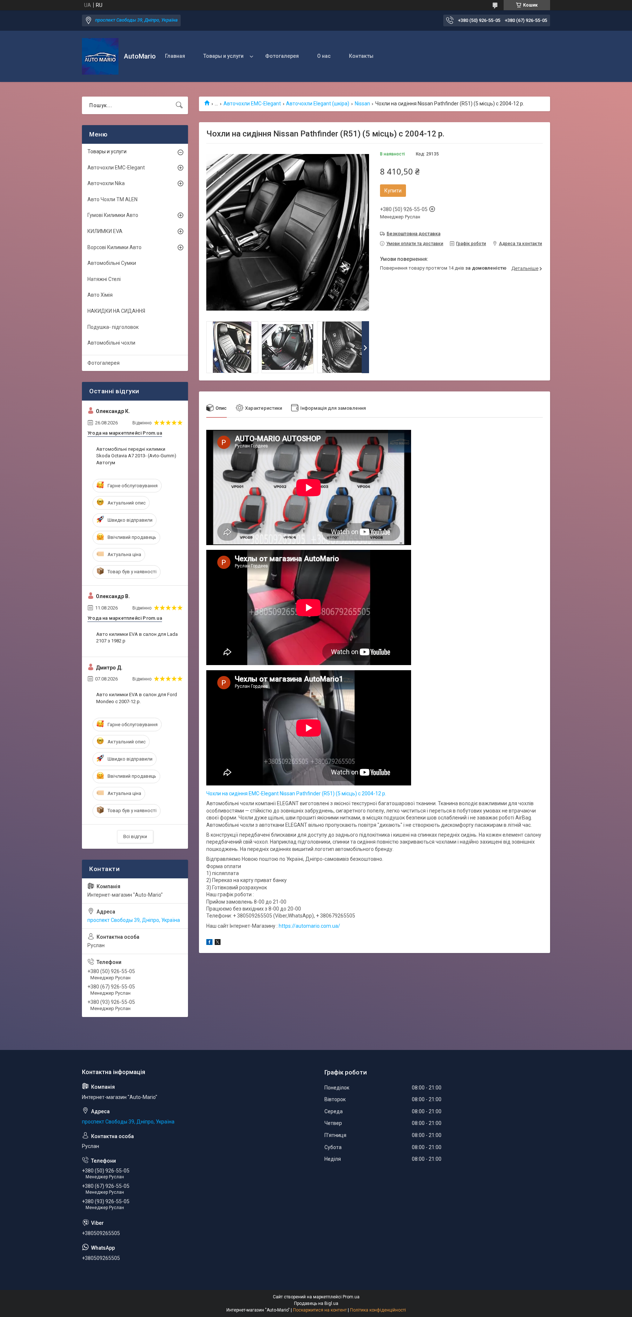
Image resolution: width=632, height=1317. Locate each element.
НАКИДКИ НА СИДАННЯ (116, 311)
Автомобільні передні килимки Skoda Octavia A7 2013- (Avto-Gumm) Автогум (136, 455)
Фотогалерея (282, 56)
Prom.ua (351, 1296)
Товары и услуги (223, 56)
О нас (324, 56)
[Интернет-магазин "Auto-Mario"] (100, 56)
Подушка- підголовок (113, 327)
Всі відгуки (135, 836)
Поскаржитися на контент (320, 1310)
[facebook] (209, 943)
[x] (218, 943)
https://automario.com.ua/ (309, 926)
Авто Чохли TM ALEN (112, 199)
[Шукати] (179, 105)
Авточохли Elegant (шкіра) (317, 103)
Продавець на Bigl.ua (316, 1303)
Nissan (362, 103)
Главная (175, 56)
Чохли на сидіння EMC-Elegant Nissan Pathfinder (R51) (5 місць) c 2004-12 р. (296, 793)
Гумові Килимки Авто (112, 215)
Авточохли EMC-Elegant (252, 103)
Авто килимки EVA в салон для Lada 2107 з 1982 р (137, 637)
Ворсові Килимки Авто (114, 247)
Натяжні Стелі (104, 279)
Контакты (361, 56)
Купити (393, 191)
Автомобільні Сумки (111, 263)
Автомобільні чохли (111, 343)
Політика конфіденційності (378, 1310)
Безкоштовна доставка (413, 233)
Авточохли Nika (106, 183)
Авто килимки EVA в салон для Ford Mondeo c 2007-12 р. (136, 698)
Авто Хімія (100, 295)
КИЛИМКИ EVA (105, 231)
